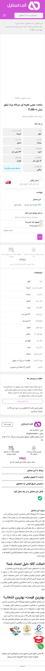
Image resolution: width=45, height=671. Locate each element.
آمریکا (19, 134)
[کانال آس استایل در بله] (40, 498)
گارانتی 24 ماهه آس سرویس (20, 367)
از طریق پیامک (34, 225)
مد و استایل (30, 23)
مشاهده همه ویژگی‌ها (12, 168)
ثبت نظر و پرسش (22, 401)
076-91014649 (34, 430)
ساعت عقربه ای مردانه (35, 26)
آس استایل (38, 23)
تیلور (39, 134)
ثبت (39, 237)
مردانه (39, 142)
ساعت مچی (20, 23)
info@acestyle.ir (32, 433)
